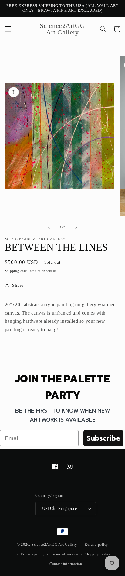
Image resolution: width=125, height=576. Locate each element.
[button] (8, 29)
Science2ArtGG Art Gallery (54, 544)
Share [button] (18, 285)
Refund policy (96, 544)
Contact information (65, 564)
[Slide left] (49, 227)
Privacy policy (32, 554)
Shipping (12, 271)
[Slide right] (76, 227)
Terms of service (64, 554)
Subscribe (103, 438)
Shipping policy (98, 554)
